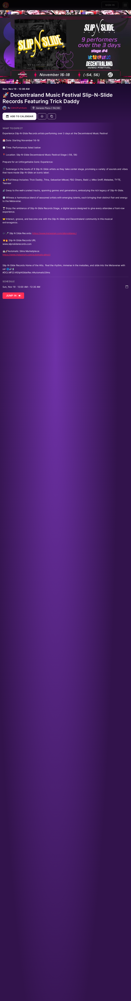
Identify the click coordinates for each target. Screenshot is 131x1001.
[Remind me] (42, 116)
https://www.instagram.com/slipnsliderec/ (54, 233)
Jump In (11, 295)
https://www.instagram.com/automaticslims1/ (27, 254)
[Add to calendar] (126, 286)
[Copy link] (52, 116)
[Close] (4, 14)
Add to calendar (21, 116)
